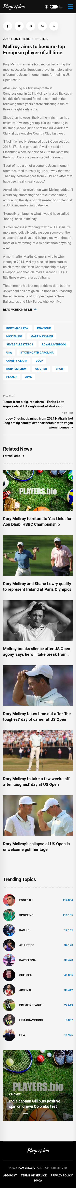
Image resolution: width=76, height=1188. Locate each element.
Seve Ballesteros (19, 344)
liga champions (31, 1020)
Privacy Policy (62, 1175)
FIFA (22, 1035)
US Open (41, 368)
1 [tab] (11, 1113)
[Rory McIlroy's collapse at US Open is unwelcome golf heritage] (38, 815)
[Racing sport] (9, 930)
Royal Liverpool (54, 344)
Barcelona (27, 960)
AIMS (28, 376)
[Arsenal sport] (9, 989)
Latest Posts (11, 456)
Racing (24, 930)
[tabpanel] (38, 1085)
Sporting (26, 915)
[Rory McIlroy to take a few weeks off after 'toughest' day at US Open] (38, 750)
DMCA (38, 1180)
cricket (15, 1094)
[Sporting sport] (9, 915)
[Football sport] (9, 900)
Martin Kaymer (42, 336)
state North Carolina (37, 352)
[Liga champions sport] (9, 1019)
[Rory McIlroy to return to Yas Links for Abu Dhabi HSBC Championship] (38, 490)
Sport (60, 368)
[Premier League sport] (9, 1004)
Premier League (30, 1005)
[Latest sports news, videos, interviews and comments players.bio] (14, 6)
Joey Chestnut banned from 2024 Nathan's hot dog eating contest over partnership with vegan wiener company (38, 423)
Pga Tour (44, 328)
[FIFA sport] (9, 1034)
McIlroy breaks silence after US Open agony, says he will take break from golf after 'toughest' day (36, 654)
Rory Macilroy (17, 328)
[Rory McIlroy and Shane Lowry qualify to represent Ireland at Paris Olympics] (38, 555)
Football (26, 900)
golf (39, 360)
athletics (26, 945)
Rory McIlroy (16, 368)
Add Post (10, 1175)
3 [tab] (25, 1113)
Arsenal (25, 990)
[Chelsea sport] (9, 974)
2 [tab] (18, 1113)
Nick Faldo (14, 336)
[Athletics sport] (9, 945)
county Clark (16, 360)
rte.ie (44, 39)
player (11, 376)
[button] (7, 26)
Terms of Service (34, 1175)
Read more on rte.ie (18, 309)
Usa (9, 352)
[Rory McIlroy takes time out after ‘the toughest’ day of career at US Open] (38, 685)
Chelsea (25, 975)
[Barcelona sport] (9, 960)
